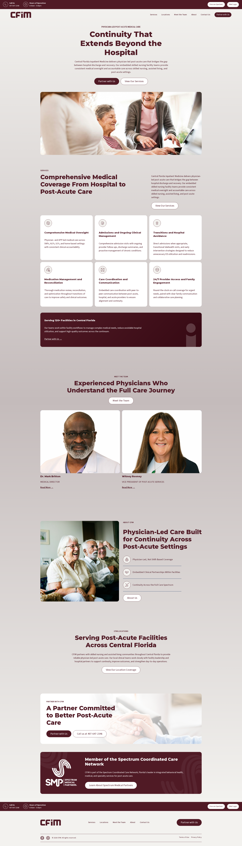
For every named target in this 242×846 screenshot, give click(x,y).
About (193, 14)
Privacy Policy (196, 837)
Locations (165, 14)
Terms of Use (184, 837)
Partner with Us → (53, 339)
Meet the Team (180, 14)
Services (153, 14)
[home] (21, 15)
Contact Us (205, 14)
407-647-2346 (14, 6)
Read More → (46, 487)
